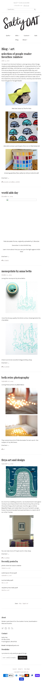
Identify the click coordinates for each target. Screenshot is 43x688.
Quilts (8, 35)
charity (7, 260)
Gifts (17, 35)
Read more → (5, 178)
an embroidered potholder (13, 66)
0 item (18, 5)
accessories (6, 182)
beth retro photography (15, 377)
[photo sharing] (22, 218)
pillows (13, 182)
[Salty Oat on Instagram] (6, 628)
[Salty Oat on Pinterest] (9, 628)
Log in (15, 2)
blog (20, 360)
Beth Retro (20, 385)
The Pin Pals (27, 108)
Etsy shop (28, 360)
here (21, 251)
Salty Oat (26, 672)
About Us (20, 669)
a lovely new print (12, 72)
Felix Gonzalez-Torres (10, 241)
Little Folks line (29, 70)
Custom (26, 35)
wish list (18, 182)
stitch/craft (35, 173)
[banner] (22, 23)
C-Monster (35, 241)
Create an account (24, 2)
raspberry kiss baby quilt (10, 587)
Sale (35, 35)
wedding (7, 558)
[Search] (35, 9)
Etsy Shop (27, 669)
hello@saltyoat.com (12, 645)
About (25, 40)
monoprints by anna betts (17, 271)
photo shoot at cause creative (11, 565)
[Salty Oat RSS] (12, 628)
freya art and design (13, 460)
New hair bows (16, 108)
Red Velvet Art (35, 146)
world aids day (10, 192)
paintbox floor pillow (17, 173)
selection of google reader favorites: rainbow (17, 55)
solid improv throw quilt (9, 573)
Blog (16, 40)
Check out (26, 5)
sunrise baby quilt (7, 580)
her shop (28, 551)
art (10, 182)
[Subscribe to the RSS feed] (17, 561)
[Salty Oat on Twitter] (3, 628)
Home (16, 603)
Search (14, 669)
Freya (10, 506)
